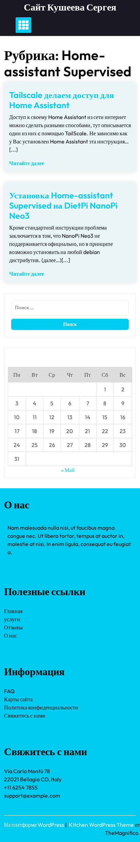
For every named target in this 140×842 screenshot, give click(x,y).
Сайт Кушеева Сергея (70, 7)
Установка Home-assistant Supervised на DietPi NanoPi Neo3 (63, 205)
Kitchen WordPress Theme (102, 824)
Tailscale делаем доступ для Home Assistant (61, 100)
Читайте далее (26, 163)
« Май (68, 470)
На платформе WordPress (34, 824)
